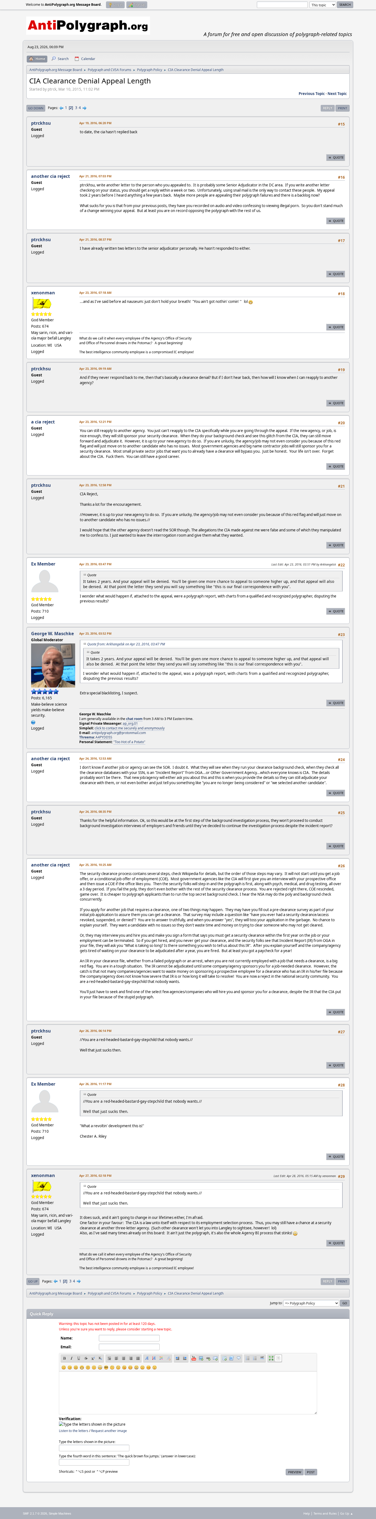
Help (306, 1513)
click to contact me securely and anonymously (130, 728)
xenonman (43, 293)
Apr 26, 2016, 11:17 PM (95, 1084)
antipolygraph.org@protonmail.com (118, 732)
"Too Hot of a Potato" (129, 742)
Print (342, 108)
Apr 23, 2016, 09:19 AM (95, 368)
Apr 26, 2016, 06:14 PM (95, 1031)
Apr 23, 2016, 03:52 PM (95, 633)
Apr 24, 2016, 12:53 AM (95, 758)
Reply (327, 108)
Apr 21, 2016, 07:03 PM (95, 176)
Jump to (276, 1302)
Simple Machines (60, 1513)
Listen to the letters (73, 1430)
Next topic (337, 93)
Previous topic (312, 93)
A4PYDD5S (104, 737)
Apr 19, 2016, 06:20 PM (95, 123)
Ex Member (43, 564)
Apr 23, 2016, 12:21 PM (95, 422)
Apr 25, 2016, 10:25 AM (95, 865)
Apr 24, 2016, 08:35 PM (95, 811)
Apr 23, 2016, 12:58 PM (95, 485)
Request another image (109, 1430)
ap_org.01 (130, 723)
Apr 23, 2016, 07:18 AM (95, 292)
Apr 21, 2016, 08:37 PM (95, 239)
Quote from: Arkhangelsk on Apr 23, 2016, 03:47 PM (126, 644)
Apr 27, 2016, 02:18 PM (95, 1175)
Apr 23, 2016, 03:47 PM (95, 564)
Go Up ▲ (346, 1513)
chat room (134, 718)
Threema (86, 737)
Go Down (35, 108)
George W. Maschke (52, 634)
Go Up (33, 1281)
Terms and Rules (325, 1513)
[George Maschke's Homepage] (33, 721)
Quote (338, 157)
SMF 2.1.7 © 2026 (35, 1513)
